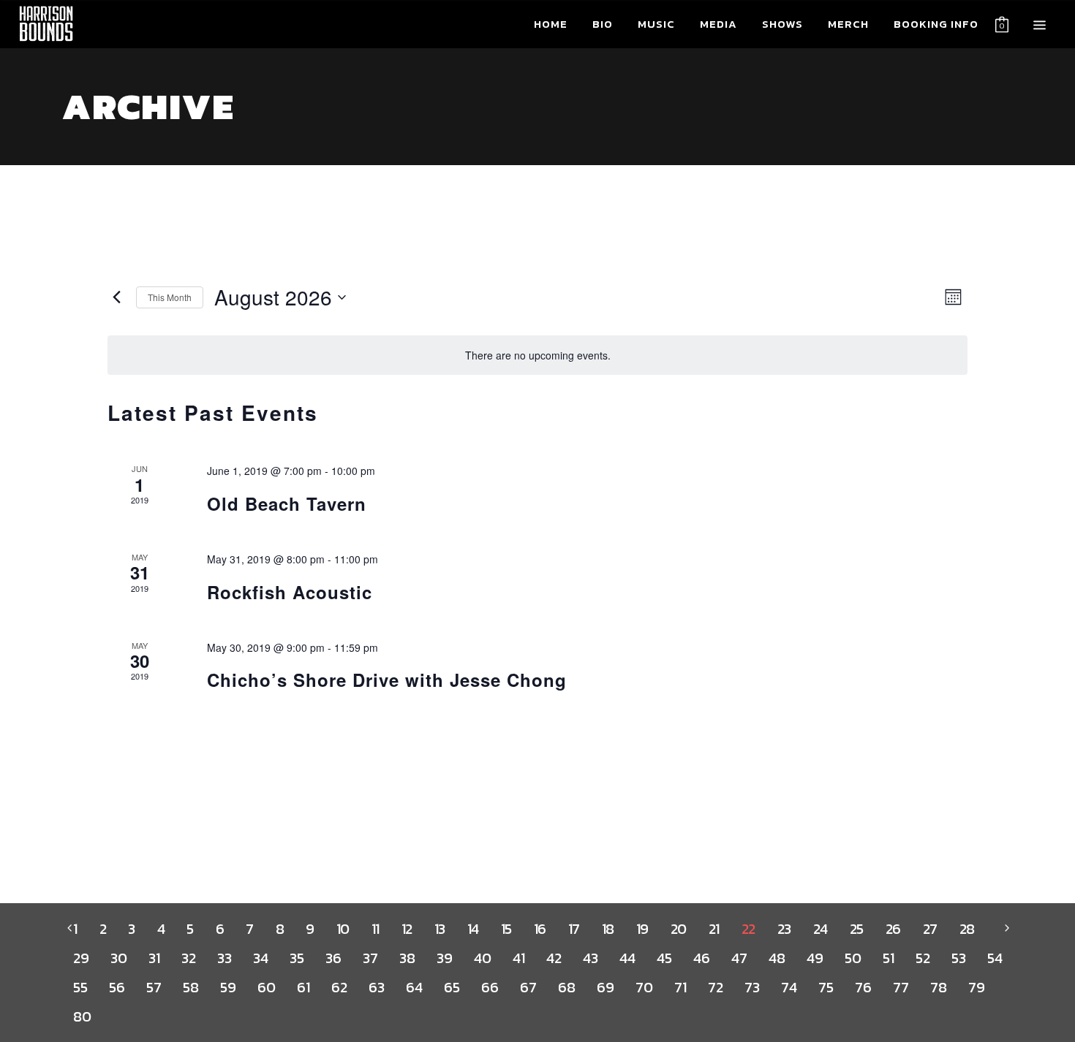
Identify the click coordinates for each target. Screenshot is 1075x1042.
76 (863, 987)
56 (116, 987)
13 (439, 929)
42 (553, 958)
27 (930, 929)
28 (967, 929)
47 (739, 958)
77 (900, 987)
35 (296, 958)
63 (376, 987)
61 (303, 987)
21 (714, 929)
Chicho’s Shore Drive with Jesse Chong (387, 679)
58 (190, 987)
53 (958, 958)
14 (473, 929)
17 (574, 929)
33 (224, 958)
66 (489, 987)
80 (82, 1016)
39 (444, 958)
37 (370, 958)
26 (893, 929)
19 (642, 929)
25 (857, 929)
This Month (170, 297)
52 (922, 958)
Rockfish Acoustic (289, 591)
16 (540, 929)
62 (339, 987)
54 (994, 958)
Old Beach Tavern (286, 503)
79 (976, 987)
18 (608, 929)
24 (820, 929)
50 (853, 958)
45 (664, 958)
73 (751, 987)
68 (566, 987)
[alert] (538, 355)
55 (80, 987)
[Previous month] (116, 297)
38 (407, 958)
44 (627, 958)
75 (825, 987)
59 (227, 987)
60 (266, 987)
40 (482, 958)
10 (343, 929)
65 (451, 987)
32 (188, 958)
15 (506, 929)
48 (777, 958)
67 (528, 987)
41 (518, 958)
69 (605, 987)
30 (118, 958)
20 (679, 929)
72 (715, 987)
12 (406, 929)
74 (788, 987)
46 (701, 958)
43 (590, 958)
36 (333, 958)
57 (153, 987)
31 (153, 958)
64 (414, 987)
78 (938, 987)
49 (815, 958)
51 (888, 958)
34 (260, 958)
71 (680, 987)
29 (80, 958)
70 (643, 987)
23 (784, 929)
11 (375, 929)
